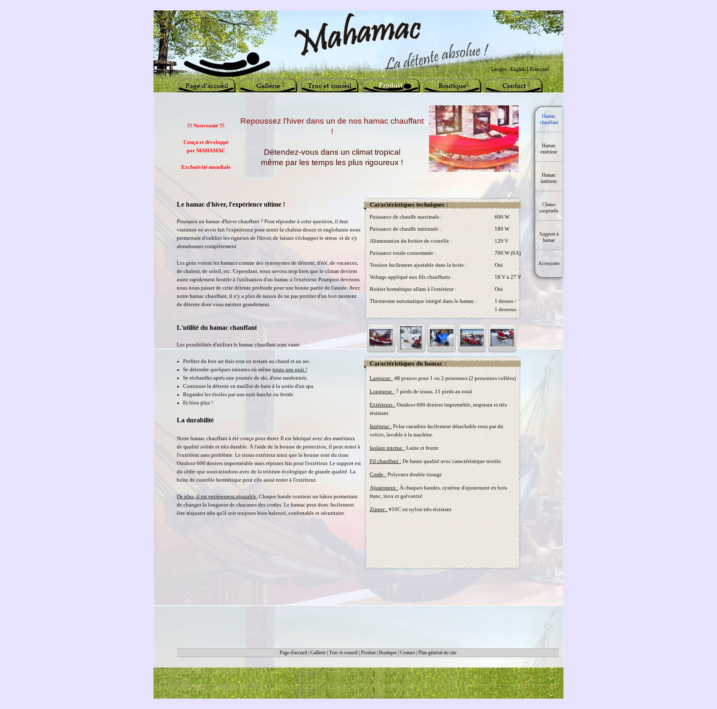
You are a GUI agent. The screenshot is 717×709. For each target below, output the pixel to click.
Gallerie (318, 652)
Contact (407, 652)
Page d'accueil (293, 652)
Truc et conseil (343, 652)
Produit (368, 652)
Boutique (388, 652)
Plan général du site (437, 652)
